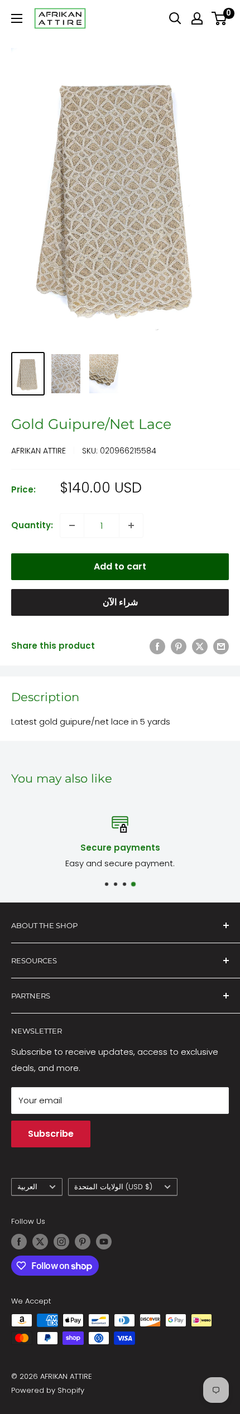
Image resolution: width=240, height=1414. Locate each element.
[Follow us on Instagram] (61, 1241)
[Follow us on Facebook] (19, 1241)
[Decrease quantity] (72, 525)
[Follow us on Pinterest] (82, 1241)
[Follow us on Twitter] (40, 1241)
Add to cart (120, 566)
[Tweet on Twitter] (200, 646)
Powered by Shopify (47, 1390)
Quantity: (32, 525)
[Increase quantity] (131, 525)
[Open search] (175, 18)
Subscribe (51, 1133)
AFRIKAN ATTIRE (38, 450)
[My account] (197, 18)
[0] (220, 18)
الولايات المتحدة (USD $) (113, 1186)
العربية (27, 1186)
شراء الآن (120, 602)
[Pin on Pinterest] (178, 646)
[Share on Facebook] (157, 646)
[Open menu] (16, 18)
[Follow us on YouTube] (104, 1241)
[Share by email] (221, 646)
